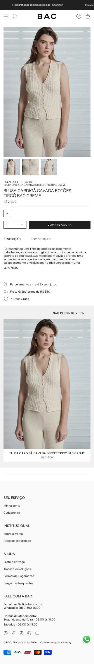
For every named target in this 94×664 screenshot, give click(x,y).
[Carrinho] (88, 16)
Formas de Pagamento (18, 576)
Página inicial (11, 181)
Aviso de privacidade (17, 540)
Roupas (28, 181)
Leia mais (10, 267)
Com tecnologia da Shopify (55, 642)
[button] (15, 16)
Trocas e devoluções (17, 569)
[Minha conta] (78, 16)
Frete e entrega (14, 561)
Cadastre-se (11, 512)
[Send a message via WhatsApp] (87, 639)
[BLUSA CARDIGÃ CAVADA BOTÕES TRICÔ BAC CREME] (47, 384)
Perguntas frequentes (18, 583)
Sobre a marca (13, 533)
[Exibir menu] (5, 16)
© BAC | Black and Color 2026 (20, 642)
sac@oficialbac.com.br (28, 604)
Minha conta (11, 505)
